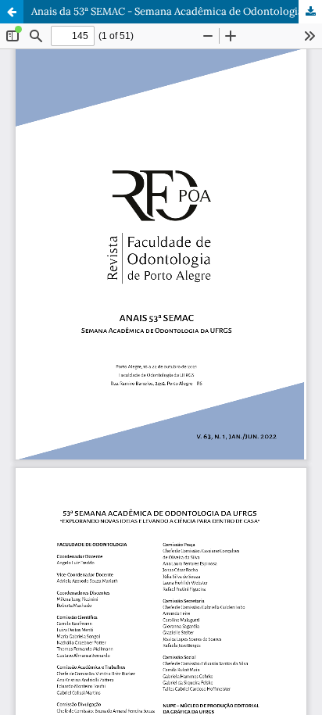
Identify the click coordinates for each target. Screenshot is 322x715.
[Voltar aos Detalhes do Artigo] (11, 11)
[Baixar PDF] (310, 11)
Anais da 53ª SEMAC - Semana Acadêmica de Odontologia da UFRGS (176, 11)
